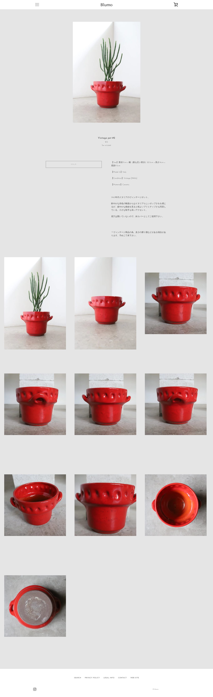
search (77, 677)
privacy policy (92, 677)
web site (135, 677)
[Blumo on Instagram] (34, 689)
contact (122, 677)
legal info (109, 677)
